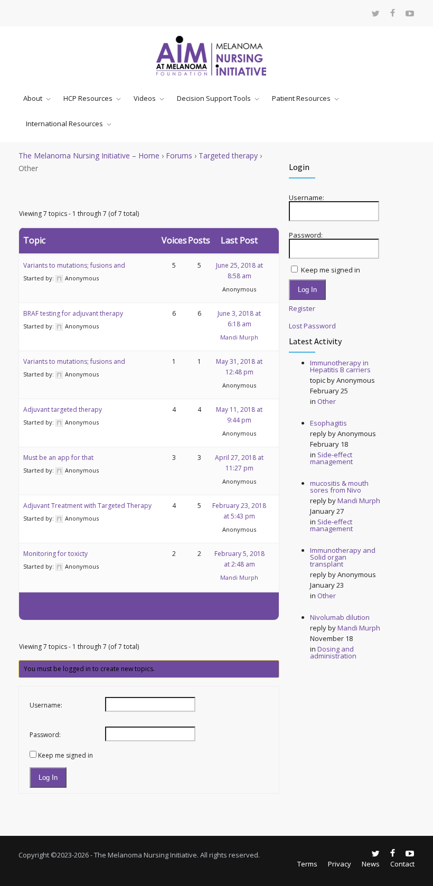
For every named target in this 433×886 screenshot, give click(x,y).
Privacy (339, 864)
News (371, 864)
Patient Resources (301, 98)
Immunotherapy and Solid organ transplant (342, 557)
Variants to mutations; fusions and (74, 265)
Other (326, 401)
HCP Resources (87, 98)
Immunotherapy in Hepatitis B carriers (340, 366)
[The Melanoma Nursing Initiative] (216, 56)
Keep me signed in (65, 755)
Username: (46, 705)
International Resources (64, 123)
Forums (179, 155)
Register (302, 308)
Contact (402, 864)
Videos (145, 98)
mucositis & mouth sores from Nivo (339, 486)
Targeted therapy (228, 155)
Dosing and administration (333, 652)
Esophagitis (328, 423)
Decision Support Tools (214, 98)
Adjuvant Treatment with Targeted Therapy (87, 505)
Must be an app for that (58, 457)
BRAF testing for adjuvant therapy (73, 313)
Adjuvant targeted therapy (62, 409)
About (32, 98)
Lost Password (312, 326)
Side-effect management (331, 458)
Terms (307, 864)
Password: (45, 734)
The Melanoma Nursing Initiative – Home (88, 155)
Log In (48, 777)
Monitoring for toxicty (55, 553)
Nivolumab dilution (340, 617)
